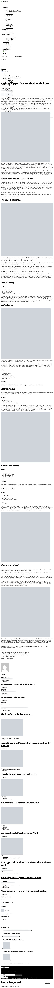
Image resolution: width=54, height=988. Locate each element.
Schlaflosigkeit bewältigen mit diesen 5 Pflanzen (21, 877)
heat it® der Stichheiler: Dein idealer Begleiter (13, 939)
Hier (2, 192)
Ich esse (5, 29)
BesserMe (5, 88)
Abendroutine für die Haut (9, 656)
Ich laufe (7, 35)
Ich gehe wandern (9, 40)
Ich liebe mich (8, 44)
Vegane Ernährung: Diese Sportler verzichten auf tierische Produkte (18, 951)
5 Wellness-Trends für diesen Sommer (17, 714)
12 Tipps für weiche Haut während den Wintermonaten (15, 655)
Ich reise (7, 48)
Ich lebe (5, 7)
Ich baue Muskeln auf (10, 38)
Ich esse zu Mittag (9, 26)
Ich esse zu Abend (9, 28)
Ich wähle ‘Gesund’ (9, 31)
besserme (7, 910)
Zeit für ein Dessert (9, 25)
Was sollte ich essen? (10, 33)
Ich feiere (8, 16)
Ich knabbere (8, 20)
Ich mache (6, 17)
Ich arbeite (8, 9)
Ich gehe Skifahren (9, 39)
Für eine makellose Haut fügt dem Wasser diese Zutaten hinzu (17, 652)
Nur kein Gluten (9, 23)
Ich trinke (8, 21)
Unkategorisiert (6, 78)
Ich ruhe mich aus (9, 14)
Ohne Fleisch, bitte (9, 24)
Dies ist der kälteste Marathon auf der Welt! (19, 833)
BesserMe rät (8, 30)
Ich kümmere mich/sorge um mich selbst (13, 11)
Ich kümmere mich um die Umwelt (12, 10)
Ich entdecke (7, 47)
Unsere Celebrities (9, 15)
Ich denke (6, 42)
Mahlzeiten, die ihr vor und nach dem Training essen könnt (16, 963)
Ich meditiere (8, 45)
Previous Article (5, 677)
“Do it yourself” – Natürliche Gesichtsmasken (20, 802)
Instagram (10, 658)
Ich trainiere (7, 34)
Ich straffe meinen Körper (10, 37)
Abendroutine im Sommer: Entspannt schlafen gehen (23, 891)
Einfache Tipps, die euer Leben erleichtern (19, 774)
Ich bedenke (8, 43)
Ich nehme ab (6, 49)
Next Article (4, 690)
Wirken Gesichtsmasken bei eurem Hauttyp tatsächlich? (15, 653)
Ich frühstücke (8, 19)
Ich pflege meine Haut (10, 12)
